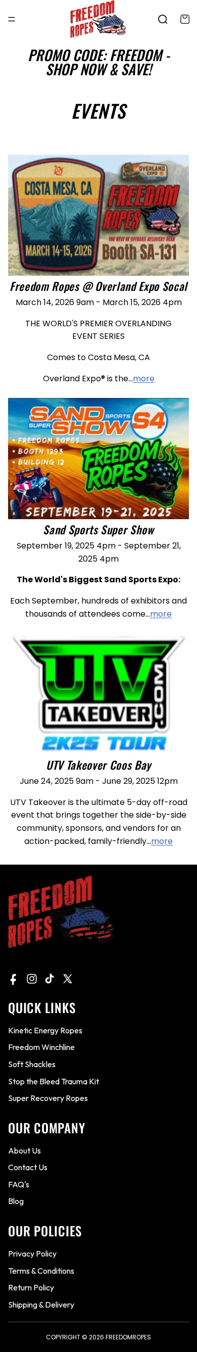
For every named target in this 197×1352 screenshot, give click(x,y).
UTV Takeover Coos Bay (98, 765)
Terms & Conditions (41, 1270)
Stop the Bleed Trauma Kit (53, 1081)
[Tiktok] (49, 979)
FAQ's (18, 1184)
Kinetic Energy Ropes (45, 1030)
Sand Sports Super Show (98, 529)
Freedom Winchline (41, 1047)
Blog (16, 1201)
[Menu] (11, 19)
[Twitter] (68, 979)
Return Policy (31, 1287)
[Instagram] (32, 979)
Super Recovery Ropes (48, 1098)
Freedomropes (128, 1337)
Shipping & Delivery (41, 1304)
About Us (24, 1150)
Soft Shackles (32, 1064)
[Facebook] (14, 979)
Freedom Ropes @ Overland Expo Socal (98, 286)
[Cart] (185, 19)
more (144, 378)
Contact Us (27, 1167)
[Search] (163, 19)
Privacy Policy (32, 1253)
